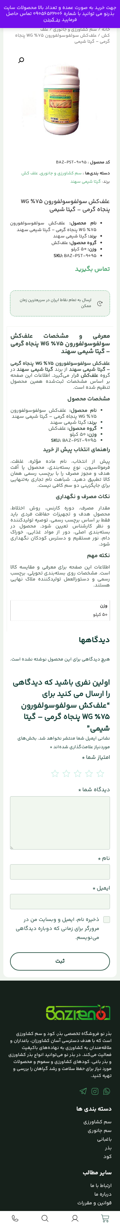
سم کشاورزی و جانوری (75, 29)
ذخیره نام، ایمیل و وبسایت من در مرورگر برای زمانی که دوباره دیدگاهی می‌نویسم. (57, 929)
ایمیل (101, 888)
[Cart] (105, 1218)
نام (104, 859)
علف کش (29, 173)
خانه (106, 29)
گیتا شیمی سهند (85, 181)
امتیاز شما (96, 758)
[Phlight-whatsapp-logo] (107, 1091)
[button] (21, 60)
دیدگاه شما (94, 790)
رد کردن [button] (51, 20)
